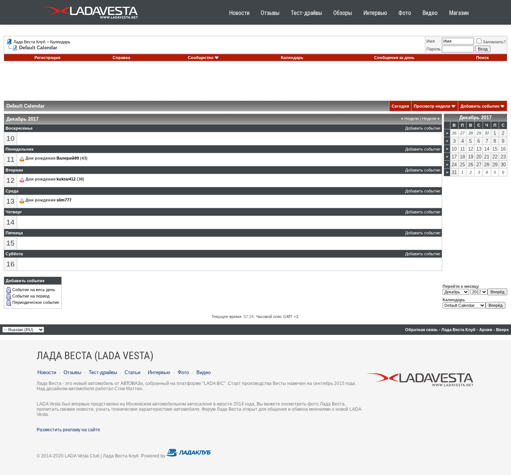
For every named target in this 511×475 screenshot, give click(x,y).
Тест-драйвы (306, 12)
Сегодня (400, 106)
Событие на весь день (33, 289)
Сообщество (201, 57)
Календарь (60, 42)
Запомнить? (494, 42)
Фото (404, 12)
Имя (430, 41)
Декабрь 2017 (475, 117)
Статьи (132, 372)
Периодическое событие (35, 302)
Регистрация (47, 57)
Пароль (433, 49)
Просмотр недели (432, 106)
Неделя (410, 118)
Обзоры (342, 12)
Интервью (375, 12)
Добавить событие (479, 106)
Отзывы (270, 12)
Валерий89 (67, 158)
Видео (430, 12)
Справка (121, 57)
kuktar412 (66, 179)
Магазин (459, 12)
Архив (485, 329)
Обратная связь (421, 329)
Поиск (482, 57)
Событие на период (30, 296)
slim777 (63, 200)
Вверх (502, 329)
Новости (239, 12)
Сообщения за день (394, 57)
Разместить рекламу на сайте (68, 429)
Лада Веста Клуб (29, 42)
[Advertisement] (255, 84)
